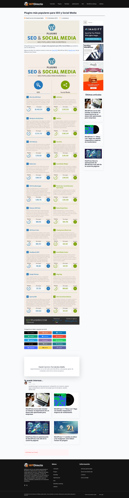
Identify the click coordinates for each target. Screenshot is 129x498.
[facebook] (24, 485)
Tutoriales (52, 4)
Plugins (60, 4)
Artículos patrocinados (86, 468)
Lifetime (101, 4)
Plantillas (67, 4)
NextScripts (72, 50)
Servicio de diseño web (86, 471)
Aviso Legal (101, 494)
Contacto (83, 474)
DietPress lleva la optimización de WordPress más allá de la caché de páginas (37, 438)
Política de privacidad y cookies (90, 494)
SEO (83, 4)
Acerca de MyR (84, 477)
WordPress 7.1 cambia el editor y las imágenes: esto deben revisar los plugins (65, 438)
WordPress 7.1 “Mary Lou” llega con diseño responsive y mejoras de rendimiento (65, 410)
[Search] (85, 22)
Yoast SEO (54, 50)
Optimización (75, 4)
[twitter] (26, 485)
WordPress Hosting (91, 4)
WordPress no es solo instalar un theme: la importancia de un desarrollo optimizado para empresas (37, 411)
